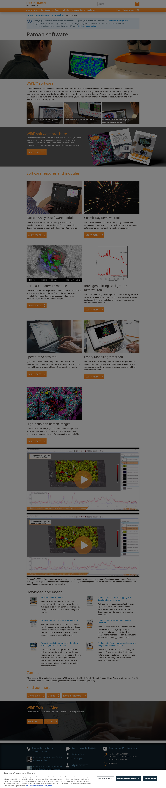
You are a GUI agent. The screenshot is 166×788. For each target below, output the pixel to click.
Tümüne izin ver (150, 779)
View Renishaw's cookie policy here (39, 786)
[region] (83, 779)
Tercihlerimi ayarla (105, 779)
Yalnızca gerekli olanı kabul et (128, 779)
